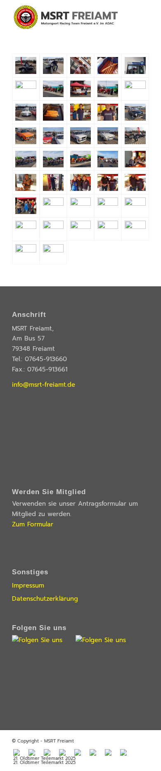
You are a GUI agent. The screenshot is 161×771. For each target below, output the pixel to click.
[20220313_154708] (135, 159)
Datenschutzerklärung (45, 598)
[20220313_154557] (135, 136)
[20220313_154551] (107, 136)
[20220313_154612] (25, 159)
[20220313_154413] (135, 112)
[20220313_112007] (80, 65)
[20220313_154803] (80, 182)
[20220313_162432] (135, 206)
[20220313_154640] (107, 159)
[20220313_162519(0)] (80, 229)
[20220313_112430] (25, 89)
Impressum (28, 585)
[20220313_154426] (25, 136)
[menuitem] (16, 753)
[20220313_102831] (25, 65)
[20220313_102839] (53, 65)
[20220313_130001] (107, 112)
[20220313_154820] (107, 182)
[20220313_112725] (107, 89)
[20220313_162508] (53, 229)
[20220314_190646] (135, 229)
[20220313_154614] (53, 159)
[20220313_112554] (53, 89)
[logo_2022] (66, 16)
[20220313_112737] (135, 89)
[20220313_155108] (25, 206)
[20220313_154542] (80, 136)
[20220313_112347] (107, 65)
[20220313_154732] (53, 182)
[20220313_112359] (135, 65)
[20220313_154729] (25, 182)
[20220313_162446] (25, 229)
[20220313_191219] (107, 229)
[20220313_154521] (53, 136)
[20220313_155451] (53, 206)
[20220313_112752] (25, 112)
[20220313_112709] (80, 89)
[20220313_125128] (53, 112)
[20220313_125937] (80, 112)
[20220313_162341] (80, 206)
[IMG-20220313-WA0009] (25, 252)
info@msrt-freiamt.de (43, 384)
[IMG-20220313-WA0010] (53, 252)
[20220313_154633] (80, 159)
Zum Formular (32, 524)
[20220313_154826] (135, 182)
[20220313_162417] (107, 206)
